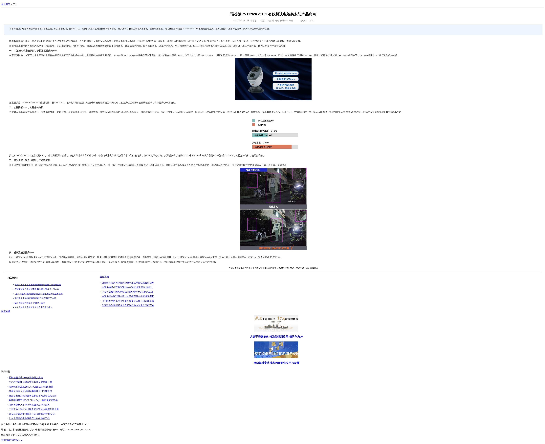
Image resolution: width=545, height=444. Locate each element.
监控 (129, 257)
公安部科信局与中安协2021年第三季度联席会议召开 (128, 282)
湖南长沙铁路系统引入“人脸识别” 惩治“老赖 (31, 386)
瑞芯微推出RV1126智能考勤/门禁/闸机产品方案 (35, 298)
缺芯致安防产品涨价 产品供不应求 (30, 303)
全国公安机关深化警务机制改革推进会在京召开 (32, 396)
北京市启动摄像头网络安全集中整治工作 (29, 418)
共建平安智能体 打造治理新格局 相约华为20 (276, 336)
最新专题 (5, 311)
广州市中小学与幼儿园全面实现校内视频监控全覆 (34, 409)
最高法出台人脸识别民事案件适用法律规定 (30, 391)
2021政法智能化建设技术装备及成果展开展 (30, 382)
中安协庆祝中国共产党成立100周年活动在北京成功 (127, 292)
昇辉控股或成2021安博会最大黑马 (26, 377)
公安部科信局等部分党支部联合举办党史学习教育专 (128, 305)
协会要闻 (104, 276)
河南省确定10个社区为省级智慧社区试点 (29, 405)
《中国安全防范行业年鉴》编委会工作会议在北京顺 (128, 301)
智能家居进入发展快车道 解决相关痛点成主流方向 (37, 289)
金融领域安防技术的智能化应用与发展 (276, 362)
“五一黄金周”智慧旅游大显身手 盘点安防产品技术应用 (39, 294)
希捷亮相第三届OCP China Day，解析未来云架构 (33, 400)
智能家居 (18, 41)
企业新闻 (5, 4)
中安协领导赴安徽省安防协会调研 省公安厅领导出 (127, 287)
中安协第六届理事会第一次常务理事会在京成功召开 (128, 296)
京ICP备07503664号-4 (11, 440)
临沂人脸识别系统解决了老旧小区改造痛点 (33, 307)
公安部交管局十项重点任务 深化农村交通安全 (32, 414)
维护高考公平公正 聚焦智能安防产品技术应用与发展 (38, 285)
